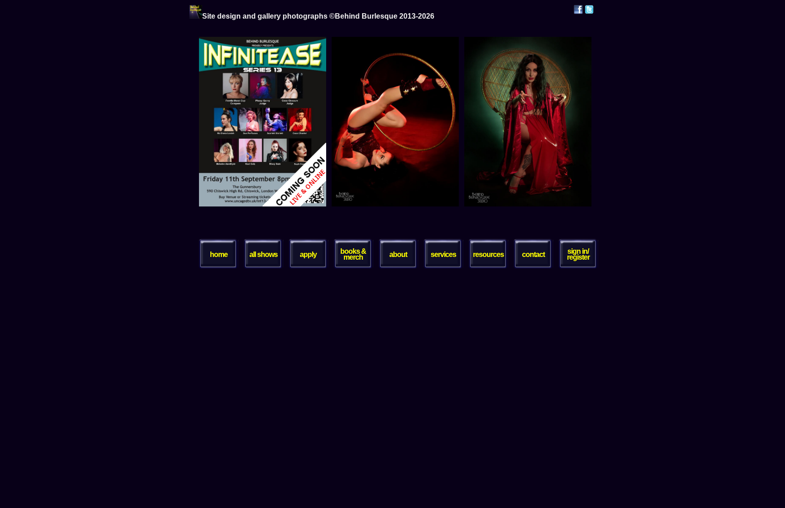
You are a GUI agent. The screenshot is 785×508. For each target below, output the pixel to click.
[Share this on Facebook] (578, 11)
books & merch (353, 254)
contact (533, 254)
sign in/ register (578, 254)
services (443, 254)
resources (488, 254)
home (219, 254)
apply (308, 254)
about (398, 254)
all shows (263, 254)
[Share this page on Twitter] (589, 11)
